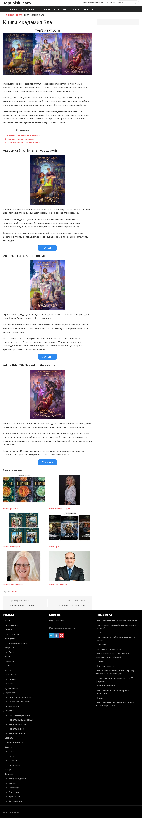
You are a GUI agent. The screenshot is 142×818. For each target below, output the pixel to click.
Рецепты (9, 710)
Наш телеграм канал (93, 2)
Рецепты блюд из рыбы (21, 719)
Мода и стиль (11, 674)
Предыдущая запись (22, 602)
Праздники (14, 764)
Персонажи (10, 692)
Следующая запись (71, 602)
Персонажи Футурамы (20, 701)
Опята (100, 697)
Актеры (12, 783)
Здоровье (10, 647)
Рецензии (14, 792)
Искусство (10, 661)
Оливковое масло (105, 665)
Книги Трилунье (10, 508)
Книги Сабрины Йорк (13, 584)
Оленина (101, 644)
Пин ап (12, 679)
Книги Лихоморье (106, 685)
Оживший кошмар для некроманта (22, 142)
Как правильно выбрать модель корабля (117, 620)
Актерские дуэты (17, 778)
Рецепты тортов (17, 733)
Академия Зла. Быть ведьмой (20, 139)
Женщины (88, 9)
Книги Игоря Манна (58, 584)
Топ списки (8, 14)
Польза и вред (12, 706)
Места (8, 670)
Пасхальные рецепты (19, 715)
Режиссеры (14, 787)
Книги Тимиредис (11, 546)
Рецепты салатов (17, 724)
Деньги (8, 629)
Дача (11, 751)
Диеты (12, 652)
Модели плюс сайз (18, 643)
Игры (65, 9)
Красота (13, 760)
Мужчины (9, 683)
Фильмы (14, 9)
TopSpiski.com (17, 3)
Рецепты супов (16, 728)
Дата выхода (11, 624)
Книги (56, 9)
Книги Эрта (54, 546)
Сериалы (45, 9)
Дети (11, 755)
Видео (8, 620)
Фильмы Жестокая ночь (109, 649)
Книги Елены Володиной (60, 508)
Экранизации (15, 801)
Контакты (110, 2)
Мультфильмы (30, 9)
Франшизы (14, 796)
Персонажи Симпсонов (20, 697)
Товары (75, 9)
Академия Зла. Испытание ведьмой (22, 135)
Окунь (100, 632)
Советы (8, 746)
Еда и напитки (12, 633)
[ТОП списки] (5, 9)
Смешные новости (14, 742)
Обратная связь (57, 620)
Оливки (100, 661)
